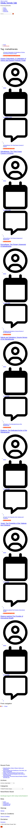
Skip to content (4, 1)
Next (6, 706)
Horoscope (5, 11)
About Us (5, 10)
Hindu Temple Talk (9, 3)
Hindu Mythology (7, 241)
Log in (4, 801)
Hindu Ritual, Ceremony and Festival (11, 55)
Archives (3, 783)
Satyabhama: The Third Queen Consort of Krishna (11, 152)
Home (4, 7)
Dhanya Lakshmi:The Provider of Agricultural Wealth (12, 617)
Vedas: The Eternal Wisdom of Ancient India (13, 772)
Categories (3, 788)
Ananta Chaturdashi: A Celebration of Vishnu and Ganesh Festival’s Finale (13, 59)
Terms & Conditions (5, 816)
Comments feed (6, 804)
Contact (5, 9)
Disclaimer (3, 822)
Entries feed (6, 802)
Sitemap (2, 810)
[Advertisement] (14, 29)
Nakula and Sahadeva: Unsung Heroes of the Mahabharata (14, 338)
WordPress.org (6, 805)
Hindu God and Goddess (9, 148)
